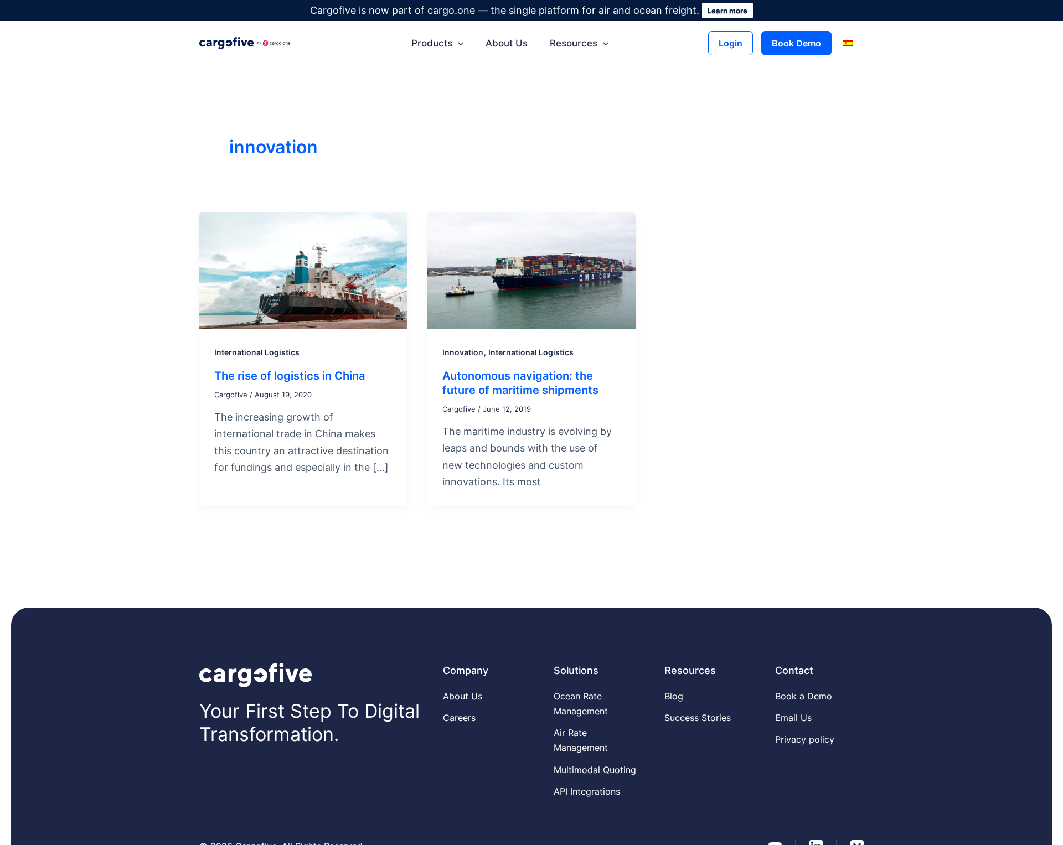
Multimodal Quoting (595, 769)
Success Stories (697, 717)
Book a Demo (803, 696)
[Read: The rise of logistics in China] (303, 269)
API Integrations (587, 791)
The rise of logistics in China (289, 375)
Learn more (727, 10)
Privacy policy (804, 739)
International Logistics (257, 352)
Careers (459, 717)
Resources (573, 43)
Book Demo (796, 43)
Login (730, 43)
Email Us (793, 717)
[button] (457, 43)
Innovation (462, 352)
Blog (673, 696)
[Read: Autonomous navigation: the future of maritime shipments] (531, 269)
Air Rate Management (581, 740)
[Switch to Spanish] (848, 43)
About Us (507, 43)
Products (431, 43)
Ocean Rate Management (581, 704)
